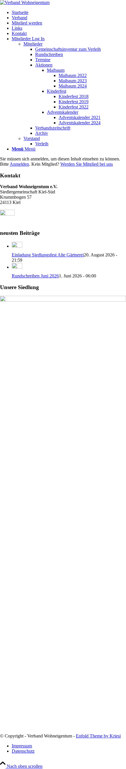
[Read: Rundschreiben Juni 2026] (17, 267)
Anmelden (19, 164)
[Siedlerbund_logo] (25, 2)
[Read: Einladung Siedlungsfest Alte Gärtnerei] (17, 246)
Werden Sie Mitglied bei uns (86, 164)
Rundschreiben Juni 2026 (35, 275)
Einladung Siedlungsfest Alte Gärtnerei (48, 254)
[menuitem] (69, 12)
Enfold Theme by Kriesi (98, 735)
